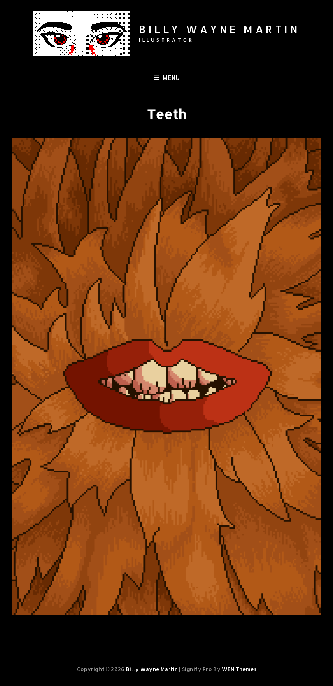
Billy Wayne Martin (219, 29)
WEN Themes (239, 669)
